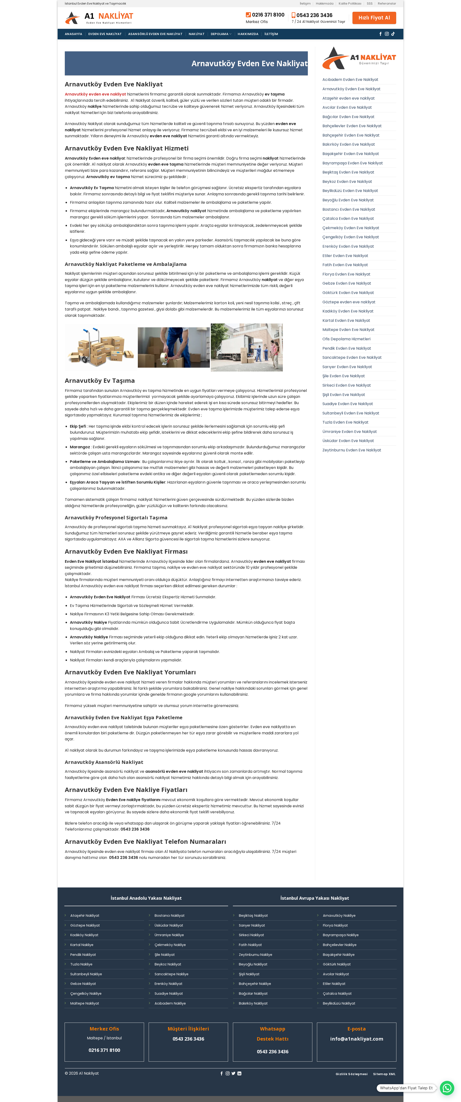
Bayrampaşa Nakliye (341, 935)
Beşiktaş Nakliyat (253, 915)
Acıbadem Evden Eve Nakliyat (350, 79)
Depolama (219, 34)
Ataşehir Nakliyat (84, 915)
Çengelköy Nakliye (86, 993)
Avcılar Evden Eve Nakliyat (347, 107)
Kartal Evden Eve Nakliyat (346, 320)
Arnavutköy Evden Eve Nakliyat (351, 89)
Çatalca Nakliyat (337, 993)
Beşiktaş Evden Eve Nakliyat (348, 172)
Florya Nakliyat (335, 925)
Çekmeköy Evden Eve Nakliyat (350, 228)
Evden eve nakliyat (105, 34)
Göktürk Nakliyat (337, 964)
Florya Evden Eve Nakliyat (346, 274)
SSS (370, 3)
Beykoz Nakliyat (168, 964)
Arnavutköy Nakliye (339, 915)
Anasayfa (73, 34)
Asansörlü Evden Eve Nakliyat (155, 34)
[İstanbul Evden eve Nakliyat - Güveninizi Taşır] (99, 18)
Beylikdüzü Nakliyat (339, 1003)
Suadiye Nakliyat (169, 993)
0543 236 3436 (314, 15)
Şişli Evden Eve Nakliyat (343, 394)
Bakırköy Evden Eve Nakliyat (348, 144)
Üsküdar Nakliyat (169, 925)
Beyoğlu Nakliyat (253, 964)
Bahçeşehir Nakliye (255, 983)
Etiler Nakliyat (334, 983)
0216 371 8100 (268, 15)
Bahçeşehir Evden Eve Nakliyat (351, 135)
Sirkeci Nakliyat (251, 935)
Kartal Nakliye (81, 944)
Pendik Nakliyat (83, 954)
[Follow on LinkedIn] (239, 1074)
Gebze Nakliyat (83, 983)
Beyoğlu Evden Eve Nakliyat (348, 200)
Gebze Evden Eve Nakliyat (346, 283)
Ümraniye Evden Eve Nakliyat (349, 431)
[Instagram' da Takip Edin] (387, 34)
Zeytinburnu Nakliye (255, 954)
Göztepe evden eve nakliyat (349, 302)
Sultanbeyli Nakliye (86, 974)
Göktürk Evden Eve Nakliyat (348, 292)
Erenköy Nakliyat (168, 983)
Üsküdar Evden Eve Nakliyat (348, 440)
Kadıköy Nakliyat (84, 935)
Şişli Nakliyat (249, 974)
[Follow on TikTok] (393, 34)
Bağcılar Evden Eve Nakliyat (348, 117)
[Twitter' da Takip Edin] (233, 1074)
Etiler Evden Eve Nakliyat (345, 255)
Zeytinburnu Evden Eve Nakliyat (351, 450)
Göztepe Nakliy (83, 925)
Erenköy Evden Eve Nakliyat (348, 246)
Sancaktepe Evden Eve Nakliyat (352, 357)
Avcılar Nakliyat (336, 974)
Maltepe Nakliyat (84, 1003)
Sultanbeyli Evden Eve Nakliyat (350, 413)
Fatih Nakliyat (250, 944)
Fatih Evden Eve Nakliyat (345, 265)
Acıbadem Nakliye (170, 1003)
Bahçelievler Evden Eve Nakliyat (352, 126)
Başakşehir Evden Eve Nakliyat (350, 153)
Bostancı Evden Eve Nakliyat (348, 209)
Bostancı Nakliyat (170, 915)
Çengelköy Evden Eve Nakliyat (350, 237)
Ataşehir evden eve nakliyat (348, 98)
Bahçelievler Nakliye (340, 944)
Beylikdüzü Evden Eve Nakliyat (350, 190)
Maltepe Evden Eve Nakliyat (348, 329)
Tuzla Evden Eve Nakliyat (345, 422)
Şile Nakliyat (165, 954)
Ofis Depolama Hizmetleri (346, 339)
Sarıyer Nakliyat (252, 925)
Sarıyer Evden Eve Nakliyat (347, 367)
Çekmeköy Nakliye (170, 944)
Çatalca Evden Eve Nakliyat (348, 218)
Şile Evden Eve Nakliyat (343, 376)
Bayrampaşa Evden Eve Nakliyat (352, 163)
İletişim (305, 3)
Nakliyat (197, 34)
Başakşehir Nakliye (339, 954)
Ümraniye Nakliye (169, 935)
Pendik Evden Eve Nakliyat (346, 348)
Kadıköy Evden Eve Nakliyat (348, 311)
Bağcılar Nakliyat (253, 993)
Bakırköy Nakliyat (253, 1003)
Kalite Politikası (350, 3)
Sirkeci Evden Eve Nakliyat (346, 385)
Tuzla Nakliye (81, 964)
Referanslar (387, 3)
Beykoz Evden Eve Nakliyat (347, 181)
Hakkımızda (325, 3)
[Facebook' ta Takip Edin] (380, 34)
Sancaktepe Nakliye (171, 974)
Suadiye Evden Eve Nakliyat (347, 404)
